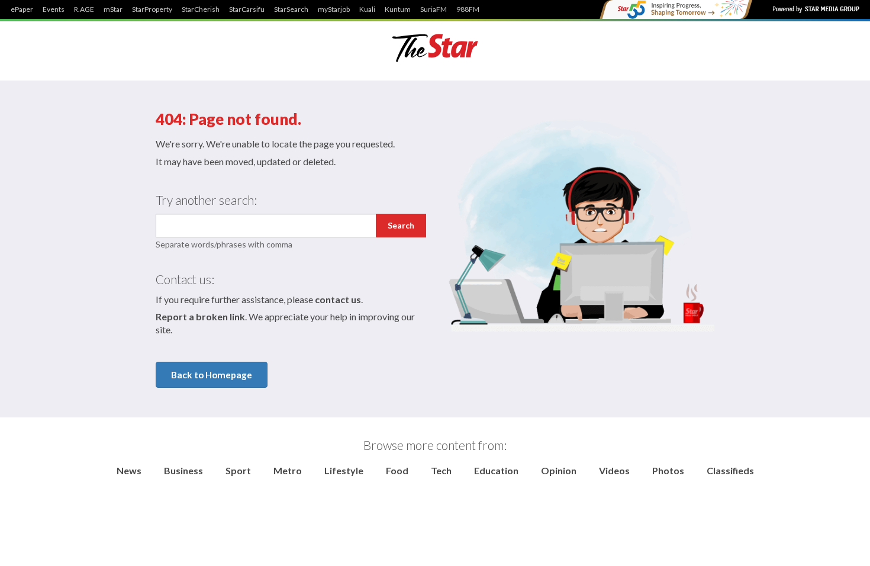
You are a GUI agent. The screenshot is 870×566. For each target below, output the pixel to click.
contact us (338, 299)
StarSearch (291, 9)
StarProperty (152, 9)
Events (54, 9)
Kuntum (398, 9)
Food (397, 470)
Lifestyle (343, 470)
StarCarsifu (247, 9)
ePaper (22, 9)
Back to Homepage (211, 374)
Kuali (367, 9)
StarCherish (201, 9)
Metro (287, 470)
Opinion (558, 470)
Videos (614, 470)
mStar (113, 9)
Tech (441, 470)
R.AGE (84, 9)
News (129, 470)
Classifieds (730, 470)
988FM (467, 9)
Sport (238, 470)
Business (183, 470)
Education (496, 470)
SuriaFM (433, 9)
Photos (668, 470)
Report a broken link (200, 316)
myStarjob (334, 9)
